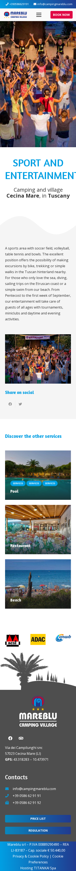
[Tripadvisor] (21, 738)
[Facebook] (10, 738)
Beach (15, 600)
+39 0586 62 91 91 (27, 795)
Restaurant (20, 545)
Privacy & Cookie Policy (31, 856)
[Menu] (39, 14)
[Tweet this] (20, 404)
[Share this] (10, 404)
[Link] (15, 15)
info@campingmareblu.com (34, 788)
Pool (14, 491)
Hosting (26, 868)
